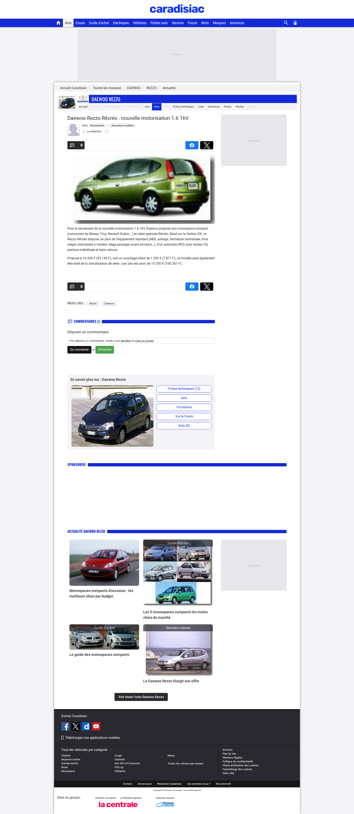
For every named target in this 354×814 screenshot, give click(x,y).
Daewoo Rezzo (106, 99)
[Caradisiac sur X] (76, 727)
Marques (219, 23)
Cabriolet (120, 759)
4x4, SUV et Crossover (127, 763)
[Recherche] (286, 23)
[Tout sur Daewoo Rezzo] (67, 107)
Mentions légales (232, 757)
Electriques (121, 23)
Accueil (83, 106)
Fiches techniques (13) (184, 389)
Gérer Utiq (228, 773)
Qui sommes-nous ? (198, 783)
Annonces (237, 23)
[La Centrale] (118, 808)
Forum (192, 23)
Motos (171, 755)
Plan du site (229, 753)
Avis (147, 106)
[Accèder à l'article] (104, 563)
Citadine (66, 755)
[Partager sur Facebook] (192, 143)
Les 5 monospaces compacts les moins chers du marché (175, 615)
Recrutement (223, 783)
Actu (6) (184, 425)
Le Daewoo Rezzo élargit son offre (171, 681)
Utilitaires (139, 23)
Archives (227, 749)
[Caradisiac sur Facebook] (65, 727)
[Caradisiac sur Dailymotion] (86, 727)
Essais (80, 23)
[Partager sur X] (207, 143)
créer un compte (144, 340)
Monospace (68, 771)
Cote (201, 106)
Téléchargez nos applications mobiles (92, 738)
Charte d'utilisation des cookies (240, 765)
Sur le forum (184, 416)
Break (64, 767)
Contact (127, 783)
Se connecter (79, 349)
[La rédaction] (73, 135)
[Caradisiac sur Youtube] (96, 727)
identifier (126, 340)
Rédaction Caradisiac (169, 783)
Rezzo (93, 303)
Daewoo (109, 303)
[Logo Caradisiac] (177, 16)
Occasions (184, 407)
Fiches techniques (183, 106)
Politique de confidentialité (237, 761)
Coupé (118, 755)
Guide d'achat (99, 23)
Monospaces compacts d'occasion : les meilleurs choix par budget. (101, 593)
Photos (240, 106)
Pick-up (119, 767)
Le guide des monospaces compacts (99, 654)
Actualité (169, 88)
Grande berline (69, 763)
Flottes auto (159, 23)
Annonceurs (145, 783)
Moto (205, 23)
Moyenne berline (70, 759)
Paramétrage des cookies (237, 769)
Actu (68, 23)
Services (178, 23)
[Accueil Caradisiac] (58, 23)
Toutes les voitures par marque (185, 763)
